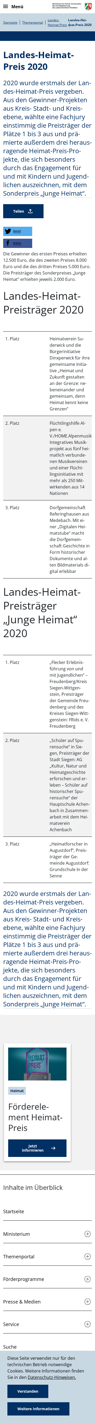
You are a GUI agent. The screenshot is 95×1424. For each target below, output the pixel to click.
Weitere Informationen (38, 1408)
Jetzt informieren (33, 1148)
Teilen (18, 211)
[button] (17, 231)
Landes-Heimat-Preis (57, 22)
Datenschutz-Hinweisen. (52, 1377)
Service (11, 1324)
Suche (10, 1347)
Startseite (10, 22)
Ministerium (16, 1234)
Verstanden (27, 1391)
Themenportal (32, 22)
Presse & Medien (22, 1301)
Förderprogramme (23, 1279)
